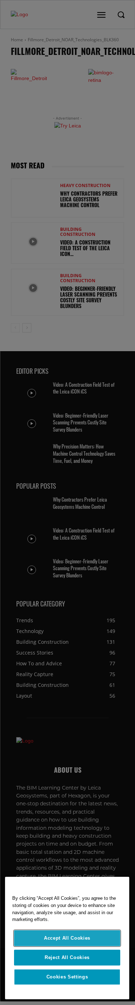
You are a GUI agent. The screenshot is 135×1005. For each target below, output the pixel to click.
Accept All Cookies (67, 938)
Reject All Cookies (67, 957)
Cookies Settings (67, 977)
